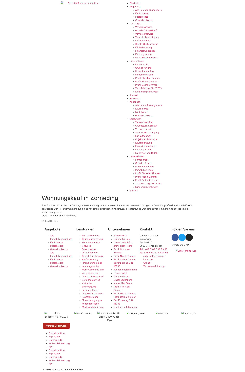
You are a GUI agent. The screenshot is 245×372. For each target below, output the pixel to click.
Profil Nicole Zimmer (146, 81)
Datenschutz (55, 340)
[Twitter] (182, 237)
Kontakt (134, 95)
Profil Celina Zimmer (146, 84)
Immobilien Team (144, 74)
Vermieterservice (144, 33)
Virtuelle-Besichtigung (147, 37)
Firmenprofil (141, 64)
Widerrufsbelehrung (59, 343)
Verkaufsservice (143, 27)
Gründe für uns (143, 67)
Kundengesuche (143, 54)
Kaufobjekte (141, 13)
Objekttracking (57, 333)
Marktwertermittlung (146, 57)
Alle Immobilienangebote (148, 10)
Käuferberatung (143, 47)
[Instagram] (189, 237)
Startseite (135, 3)
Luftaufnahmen (143, 40)
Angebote (135, 6)
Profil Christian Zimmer (147, 78)
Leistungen (135, 23)
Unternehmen (137, 61)
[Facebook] (175, 237)
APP (51, 346)
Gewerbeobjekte (144, 20)
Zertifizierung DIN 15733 (148, 88)
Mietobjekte (141, 16)
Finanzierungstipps (145, 50)
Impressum (54, 336)
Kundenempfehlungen (146, 91)
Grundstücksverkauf (146, 30)
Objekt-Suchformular (146, 44)
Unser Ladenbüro (144, 71)
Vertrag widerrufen (56, 325)
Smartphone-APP (181, 245)
